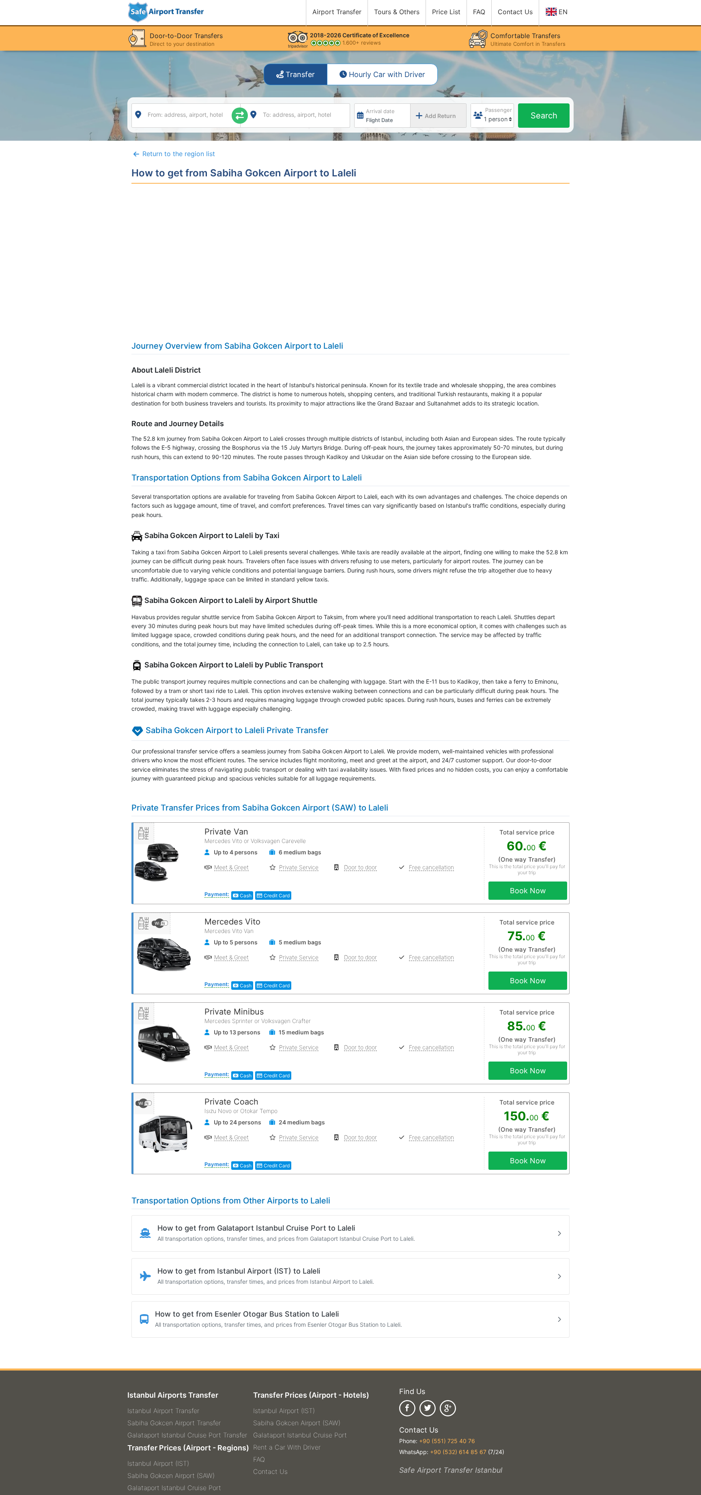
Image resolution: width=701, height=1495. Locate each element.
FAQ (259, 1459)
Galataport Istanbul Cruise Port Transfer (187, 1435)
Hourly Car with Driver (386, 74)
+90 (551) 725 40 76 (447, 1440)
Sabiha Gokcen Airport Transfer (174, 1423)
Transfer (299, 74)
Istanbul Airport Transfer (163, 1411)
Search (544, 115)
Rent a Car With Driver (286, 1447)
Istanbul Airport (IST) (158, 1463)
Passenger (498, 110)
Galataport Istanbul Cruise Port (174, 1488)
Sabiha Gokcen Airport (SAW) (171, 1475)
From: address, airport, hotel (185, 114)
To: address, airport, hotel (297, 114)
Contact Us (270, 1471)
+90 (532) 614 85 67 (458, 1451)
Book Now (528, 890)
